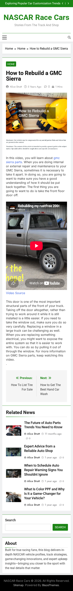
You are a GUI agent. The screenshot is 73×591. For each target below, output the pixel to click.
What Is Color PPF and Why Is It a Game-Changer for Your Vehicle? (44, 493)
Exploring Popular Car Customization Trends (32, 3)
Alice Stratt (16, 87)
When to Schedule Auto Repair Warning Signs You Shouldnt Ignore (43, 470)
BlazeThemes (50, 585)
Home (11, 64)
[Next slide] (68, 3)
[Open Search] (69, 37)
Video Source (15, 293)
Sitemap (18, 585)
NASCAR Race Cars (36, 17)
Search (10, 520)
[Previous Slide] (62, 3)
